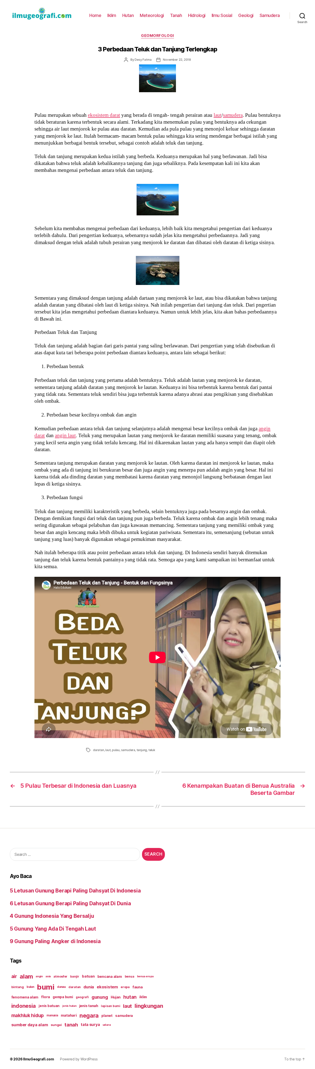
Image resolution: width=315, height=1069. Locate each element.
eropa (125, 987)
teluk (151, 750)
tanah (71, 1025)
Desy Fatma (143, 59)
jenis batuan (49, 1006)
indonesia (23, 1006)
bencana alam (109, 976)
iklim (143, 997)
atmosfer (60, 976)
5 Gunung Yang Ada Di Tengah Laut (53, 929)
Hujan (116, 997)
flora (45, 997)
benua (129, 976)
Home (95, 15)
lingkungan (149, 1006)
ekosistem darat (104, 115)
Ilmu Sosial (222, 15)
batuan (88, 976)
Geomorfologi (157, 35)
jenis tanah (88, 1006)
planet (106, 1015)
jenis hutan (69, 1006)
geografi (82, 997)
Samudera (270, 15)
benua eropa (145, 976)
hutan (130, 997)
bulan (30, 987)
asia (48, 976)
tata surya (90, 1024)
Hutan (128, 15)
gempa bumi (63, 997)
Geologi (245, 15)
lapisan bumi (110, 1006)
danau (61, 987)
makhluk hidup (27, 1015)
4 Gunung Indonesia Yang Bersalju (52, 916)
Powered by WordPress (79, 1059)
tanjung (142, 750)
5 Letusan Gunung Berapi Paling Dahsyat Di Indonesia (75, 891)
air (14, 976)
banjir (74, 976)
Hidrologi (196, 15)
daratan (98, 750)
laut (217, 115)
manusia (52, 1015)
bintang (17, 987)
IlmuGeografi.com (38, 1059)
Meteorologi (152, 15)
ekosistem (107, 986)
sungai (56, 1025)
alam (26, 976)
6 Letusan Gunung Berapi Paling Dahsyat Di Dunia (70, 903)
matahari (69, 1015)
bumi (45, 987)
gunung (100, 997)
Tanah (176, 15)
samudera (233, 115)
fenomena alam (25, 997)
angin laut (65, 435)
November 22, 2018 (177, 59)
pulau (116, 750)
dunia (88, 987)
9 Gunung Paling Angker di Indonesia (55, 941)
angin (39, 976)
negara (89, 1015)
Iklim (111, 15)
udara (107, 1024)
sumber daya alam (29, 1024)
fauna (137, 987)
